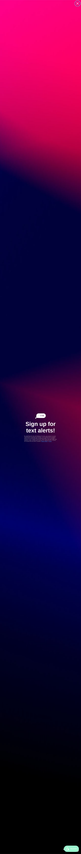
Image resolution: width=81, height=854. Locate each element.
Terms (50, 441)
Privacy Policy (44, 441)
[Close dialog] (77, 3)
